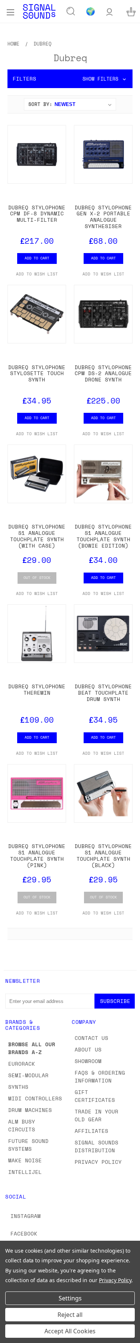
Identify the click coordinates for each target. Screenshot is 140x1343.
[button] (70, 78)
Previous (11, 1335)
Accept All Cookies (70, 1331)
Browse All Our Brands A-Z (31, 1048)
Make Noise (25, 1160)
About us (88, 1049)
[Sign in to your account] (109, 11)
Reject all (70, 1315)
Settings (70, 1298)
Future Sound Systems (28, 1145)
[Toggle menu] (10, 11)
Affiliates (91, 1131)
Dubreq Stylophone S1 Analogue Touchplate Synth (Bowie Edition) (103, 536)
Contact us (91, 1038)
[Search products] (71, 11)
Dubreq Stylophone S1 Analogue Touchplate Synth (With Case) (36, 536)
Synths (18, 1087)
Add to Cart (37, 258)
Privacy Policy (98, 1162)
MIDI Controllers (35, 1098)
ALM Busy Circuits (21, 1125)
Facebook (23, 1233)
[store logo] (39, 11)
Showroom (88, 1061)
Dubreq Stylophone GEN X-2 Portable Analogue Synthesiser (103, 216)
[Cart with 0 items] (131, 11)
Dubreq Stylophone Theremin (36, 689)
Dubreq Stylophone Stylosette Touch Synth (36, 373)
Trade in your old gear (96, 1115)
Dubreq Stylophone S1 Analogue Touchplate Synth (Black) (103, 855)
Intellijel (25, 1172)
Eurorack (21, 1064)
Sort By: (40, 104)
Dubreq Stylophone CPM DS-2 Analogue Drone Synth (103, 373)
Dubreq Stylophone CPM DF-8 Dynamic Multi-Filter (36, 213)
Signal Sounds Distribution (96, 1146)
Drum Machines (30, 1110)
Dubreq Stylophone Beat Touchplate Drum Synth (103, 692)
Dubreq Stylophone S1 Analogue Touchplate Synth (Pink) (36, 855)
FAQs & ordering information (100, 1076)
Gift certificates (95, 1096)
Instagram (25, 1216)
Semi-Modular (28, 1075)
